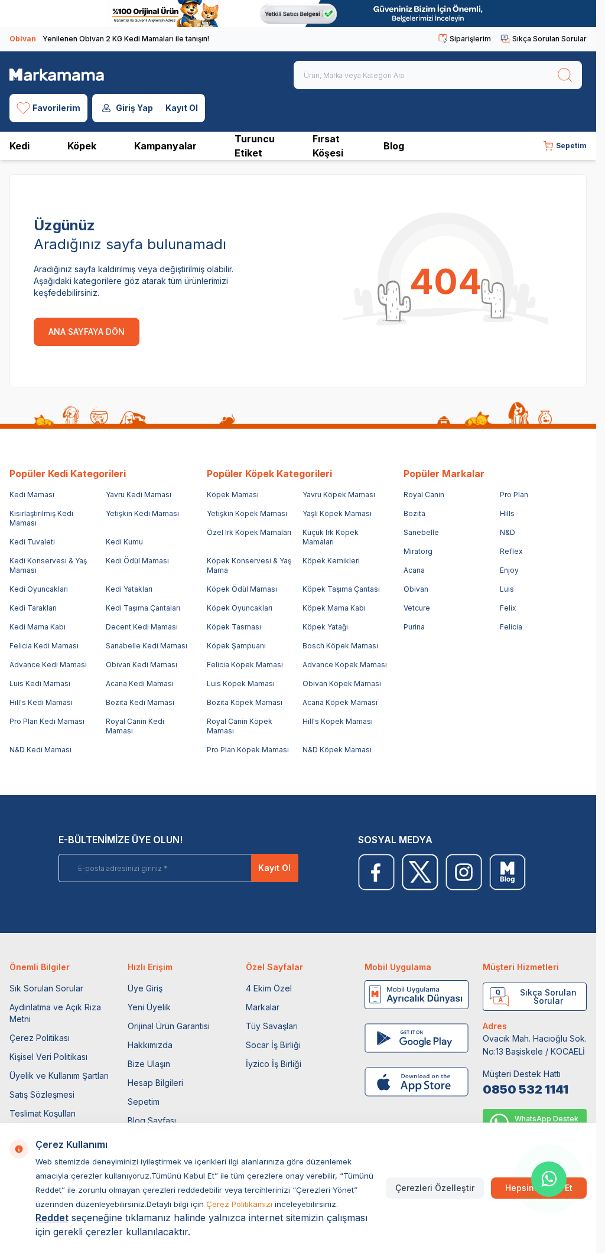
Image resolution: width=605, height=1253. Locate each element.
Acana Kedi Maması (140, 683)
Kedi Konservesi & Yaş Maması (48, 565)
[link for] (298, 13)
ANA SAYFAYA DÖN (86, 332)
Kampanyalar (165, 146)
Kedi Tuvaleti (32, 541)
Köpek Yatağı (325, 626)
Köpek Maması (233, 494)
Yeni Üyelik (149, 1007)
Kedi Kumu (124, 541)
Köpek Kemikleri (331, 560)
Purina (414, 626)
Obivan (416, 589)
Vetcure (417, 607)
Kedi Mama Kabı (37, 626)
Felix (508, 607)
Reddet (52, 1217)
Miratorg (418, 551)
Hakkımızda (150, 1045)
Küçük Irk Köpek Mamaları (330, 537)
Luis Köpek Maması (241, 683)
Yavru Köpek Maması (338, 494)
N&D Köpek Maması (337, 749)
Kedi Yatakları (129, 589)
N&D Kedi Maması (40, 749)
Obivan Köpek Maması (341, 683)
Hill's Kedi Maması (41, 702)
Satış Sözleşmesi (41, 1094)
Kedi (19, 146)
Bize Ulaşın (149, 1064)
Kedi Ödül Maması (137, 560)
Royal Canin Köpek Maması (239, 726)
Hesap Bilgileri (155, 1083)
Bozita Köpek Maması (244, 702)
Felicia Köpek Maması (245, 664)
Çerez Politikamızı (239, 1204)
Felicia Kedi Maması (44, 645)
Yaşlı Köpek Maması (337, 513)
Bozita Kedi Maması (140, 702)
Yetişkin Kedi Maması (142, 513)
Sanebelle (421, 532)
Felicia (511, 626)
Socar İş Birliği (273, 1045)
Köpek (81, 146)
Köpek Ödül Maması (242, 589)
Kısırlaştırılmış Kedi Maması (41, 518)
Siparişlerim (470, 38)
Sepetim (144, 1102)
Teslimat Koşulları (42, 1113)
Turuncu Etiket (255, 146)
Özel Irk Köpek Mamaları (249, 532)
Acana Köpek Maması (340, 702)
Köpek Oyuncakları (239, 607)
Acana (414, 570)
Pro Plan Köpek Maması (248, 749)
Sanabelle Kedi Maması (146, 645)
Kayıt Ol (181, 108)
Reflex (511, 551)
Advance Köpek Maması (344, 664)
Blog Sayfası (152, 1120)
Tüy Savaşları (272, 1026)
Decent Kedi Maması (142, 626)
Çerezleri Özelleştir (434, 1188)
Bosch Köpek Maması (340, 645)
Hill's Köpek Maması (337, 721)
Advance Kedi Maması (48, 664)
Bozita (414, 513)
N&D (507, 532)
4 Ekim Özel (269, 988)
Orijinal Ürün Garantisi (169, 1026)
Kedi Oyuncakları (38, 589)
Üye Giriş (145, 988)
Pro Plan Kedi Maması (46, 721)
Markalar (262, 1007)
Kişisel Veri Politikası (48, 1057)
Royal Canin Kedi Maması (135, 726)
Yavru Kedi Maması (138, 494)
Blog (393, 146)
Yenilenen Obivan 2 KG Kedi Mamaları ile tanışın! (109, 38)
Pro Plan (514, 494)
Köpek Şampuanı (236, 645)
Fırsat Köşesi (328, 146)
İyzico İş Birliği (273, 1064)
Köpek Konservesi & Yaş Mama (249, 565)
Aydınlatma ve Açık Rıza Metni (55, 1013)
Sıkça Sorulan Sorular (549, 38)
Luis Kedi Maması (39, 683)
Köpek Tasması (234, 626)
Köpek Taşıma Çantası (341, 589)
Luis (507, 589)
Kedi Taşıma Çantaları (143, 607)
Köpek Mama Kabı (334, 607)
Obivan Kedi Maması (141, 664)
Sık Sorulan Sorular (46, 988)
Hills (507, 513)
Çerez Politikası (39, 1038)
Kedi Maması (31, 494)
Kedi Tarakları (33, 607)
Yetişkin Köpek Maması (247, 513)
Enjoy (509, 570)
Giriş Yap (134, 108)
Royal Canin (424, 494)
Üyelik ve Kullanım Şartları (59, 1076)
